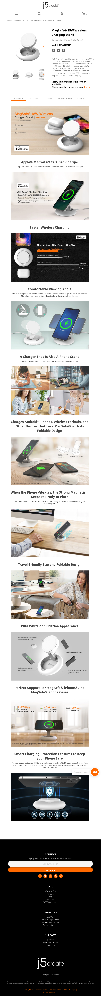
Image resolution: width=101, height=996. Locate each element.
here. (87, 86)
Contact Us (50, 945)
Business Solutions (50, 925)
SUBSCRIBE (50, 870)
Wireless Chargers (21, 20)
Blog (50, 896)
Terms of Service (41, 990)
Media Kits (50, 899)
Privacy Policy (28, 990)
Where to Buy (50, 891)
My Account (50, 940)
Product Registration (50, 919)
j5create (56, 975)
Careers (50, 894)
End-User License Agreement (59, 990)
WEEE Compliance (50, 902)
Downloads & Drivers (50, 942)
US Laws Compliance (50, 992)
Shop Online (50, 917)
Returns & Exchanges (50, 922)
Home (9, 20)
